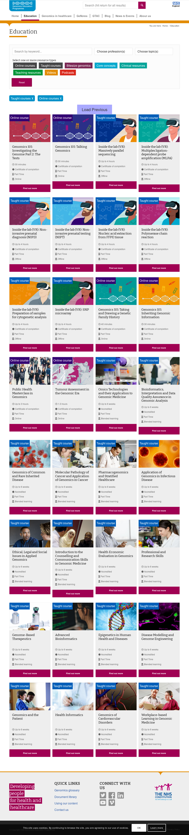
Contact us (61, 810)
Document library (65, 797)
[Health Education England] (166, 5)
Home (165, 25)
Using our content (66, 803)
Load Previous (94, 109)
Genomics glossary (67, 790)
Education (23, 31)
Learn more (156, 827)
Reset (22, 82)
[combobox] (114, 5)
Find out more (30, 188)
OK (139, 827)
